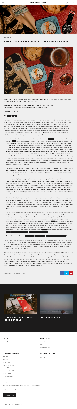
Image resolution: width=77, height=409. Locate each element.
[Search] (70, 2)
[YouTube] (44, 357)
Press (4, 345)
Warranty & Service (8, 365)
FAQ (41, 345)
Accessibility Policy (8, 376)
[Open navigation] (3, 2)
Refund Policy (7, 362)
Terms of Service (7, 368)
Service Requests (45, 347)
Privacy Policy (7, 373)
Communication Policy (9, 371)
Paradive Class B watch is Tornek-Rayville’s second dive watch (24, 120)
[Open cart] (74, 2)
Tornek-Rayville (7, 342)
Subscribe (9, 395)
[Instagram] (41, 357)
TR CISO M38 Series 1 (53, 317)
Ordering (5, 357)
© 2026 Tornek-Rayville (13, 404)
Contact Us (43, 342)
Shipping (5, 359)
